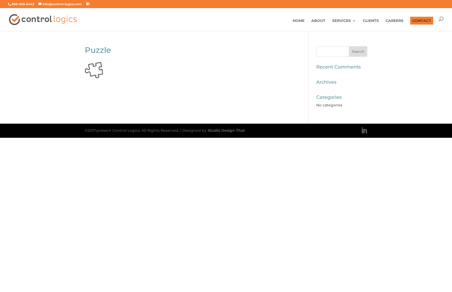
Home (298, 21)
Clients (371, 21)
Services (341, 21)
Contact (421, 20)
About (318, 21)
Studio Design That (226, 130)
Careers (394, 21)
